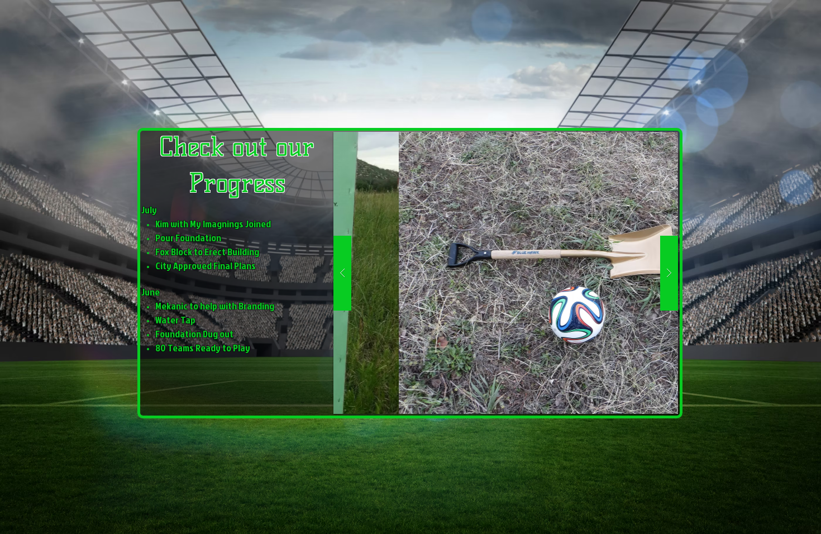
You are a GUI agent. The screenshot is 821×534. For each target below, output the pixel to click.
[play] (647, 141)
